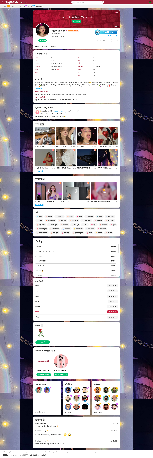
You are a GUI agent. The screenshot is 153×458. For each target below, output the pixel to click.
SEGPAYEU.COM (37, 452)
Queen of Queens (57, 111)
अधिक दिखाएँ (38, 88)
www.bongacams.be (20, 452)
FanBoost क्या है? (113, 36)
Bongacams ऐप (40, 6)
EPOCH (30, 452)
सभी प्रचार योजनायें (21, 6)
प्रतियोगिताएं (29, 6)
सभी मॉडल (4, 6)
